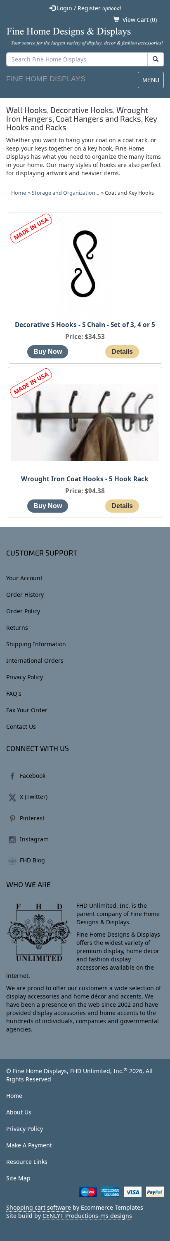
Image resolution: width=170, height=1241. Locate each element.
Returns (17, 627)
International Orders (35, 660)
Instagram (34, 839)
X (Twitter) (33, 797)
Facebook (32, 775)
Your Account (24, 578)
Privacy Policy (24, 677)
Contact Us (21, 726)
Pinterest (32, 818)
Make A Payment (29, 1145)
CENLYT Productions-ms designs (87, 1216)
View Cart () (140, 20)
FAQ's (13, 693)
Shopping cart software (38, 1207)
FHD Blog (32, 860)
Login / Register (88, 8)
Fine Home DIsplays (45, 79)
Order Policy (23, 611)
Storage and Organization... (65, 192)
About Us (18, 1112)
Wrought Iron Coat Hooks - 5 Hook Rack (85, 479)
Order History (25, 594)
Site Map (18, 1178)
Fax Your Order (26, 710)
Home (18, 192)
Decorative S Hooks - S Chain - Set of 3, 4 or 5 (85, 324)
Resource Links (26, 1162)
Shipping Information (36, 644)
